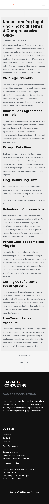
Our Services (8, 438)
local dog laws (34, 186)
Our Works (7, 435)
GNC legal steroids (32, 88)
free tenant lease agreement (34, 329)
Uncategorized (10, 40)
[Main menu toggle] (43, 4)
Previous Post (24, 355)
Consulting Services (10, 452)
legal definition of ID (14, 154)
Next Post (24, 362)
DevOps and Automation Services (16, 458)
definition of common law (16, 216)
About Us (6, 441)
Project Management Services (14, 455)
